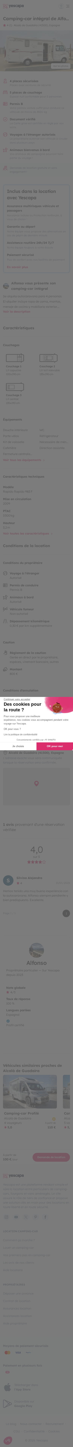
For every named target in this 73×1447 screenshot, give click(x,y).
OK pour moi (55, 746)
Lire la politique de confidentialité (20, 734)
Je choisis (18, 746)
